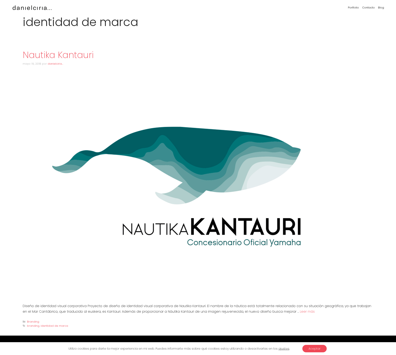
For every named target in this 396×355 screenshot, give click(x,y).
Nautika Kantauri (58, 55)
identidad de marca (54, 326)
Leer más (307, 311)
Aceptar (315, 349)
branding (33, 326)
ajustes (283, 348)
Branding (33, 322)
